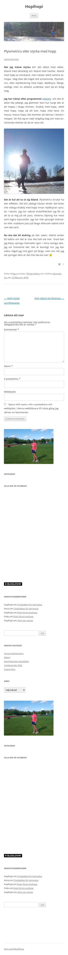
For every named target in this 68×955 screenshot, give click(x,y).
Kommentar (11, 329)
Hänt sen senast (25, 620)
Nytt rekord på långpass (49, 298)
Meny (34, 15)
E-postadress (12, 378)
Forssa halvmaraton (14, 653)
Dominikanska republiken (16, 661)
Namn (8, 366)
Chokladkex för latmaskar (29, 604)
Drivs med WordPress (14, 949)
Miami (7, 657)
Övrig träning (33, 273)
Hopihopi (34, 6)
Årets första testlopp (27, 612)
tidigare (46, 98)
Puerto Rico (9, 669)
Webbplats (10, 391)
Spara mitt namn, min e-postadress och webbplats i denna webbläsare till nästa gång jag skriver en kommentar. (31, 408)
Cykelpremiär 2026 (13, 665)
